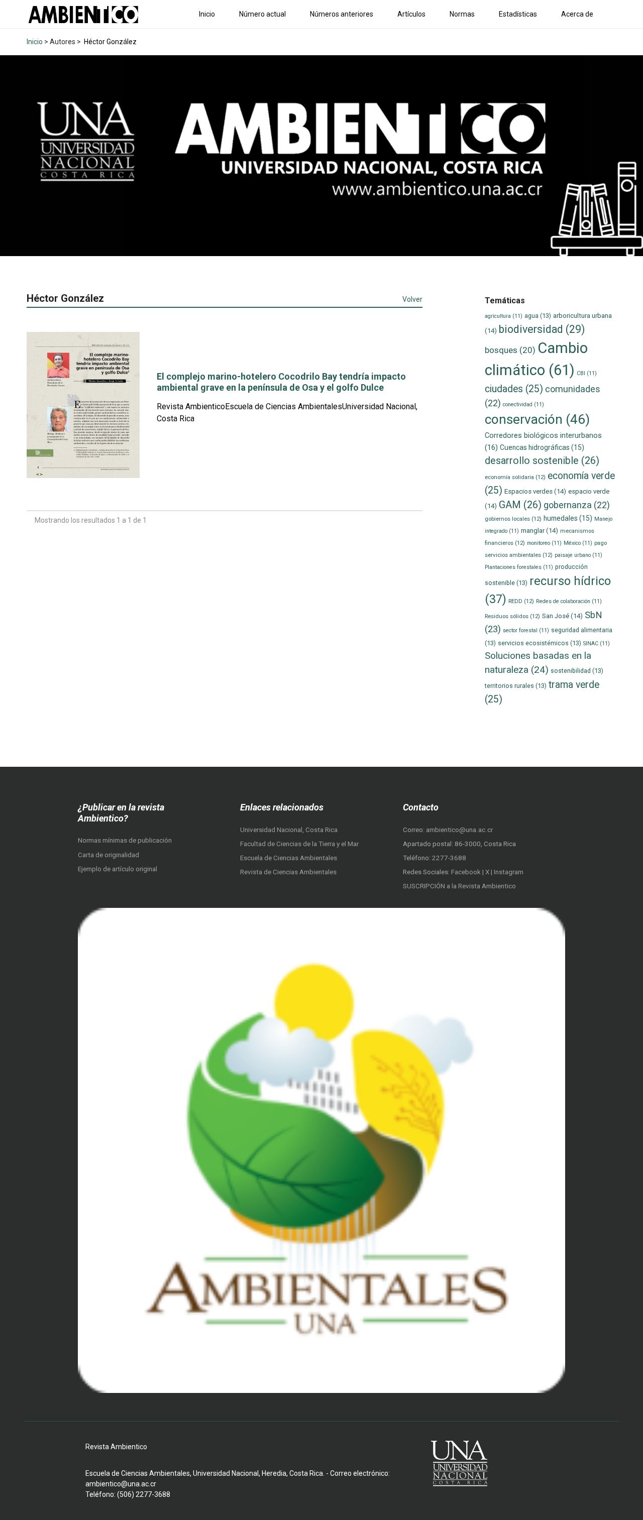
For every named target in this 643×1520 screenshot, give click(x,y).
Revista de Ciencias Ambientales (288, 872)
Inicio (207, 14)
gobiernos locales (513, 518)
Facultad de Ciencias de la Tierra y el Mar (299, 844)
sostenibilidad (577, 670)
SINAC (596, 643)
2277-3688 (449, 858)
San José (562, 616)
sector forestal (526, 630)
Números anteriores (341, 14)
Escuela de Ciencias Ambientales (288, 858)
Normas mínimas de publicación (125, 840)
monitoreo (544, 543)
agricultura (503, 316)
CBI (587, 373)
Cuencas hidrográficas (542, 447)
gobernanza (577, 505)
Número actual (262, 14)
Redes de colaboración (569, 601)
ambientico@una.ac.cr (459, 830)
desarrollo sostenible (542, 460)
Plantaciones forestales (519, 567)
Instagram (508, 872)
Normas (462, 14)
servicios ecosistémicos (539, 643)
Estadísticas (518, 14)
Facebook (466, 872)
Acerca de (577, 14)
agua (537, 315)
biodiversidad (542, 329)
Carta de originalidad (108, 855)
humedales (568, 518)
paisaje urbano (578, 555)
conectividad (523, 404)
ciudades (514, 389)
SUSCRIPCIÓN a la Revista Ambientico (459, 886)
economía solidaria (515, 477)
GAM (520, 505)
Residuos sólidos (512, 616)
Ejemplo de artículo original (117, 869)
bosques (510, 350)
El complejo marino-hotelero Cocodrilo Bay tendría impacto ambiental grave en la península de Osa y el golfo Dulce (281, 382)
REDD (521, 601)
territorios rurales (516, 685)
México (578, 543)
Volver (412, 299)
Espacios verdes (535, 491)
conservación (537, 419)
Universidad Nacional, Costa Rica (289, 830)
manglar (539, 530)
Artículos (411, 14)
